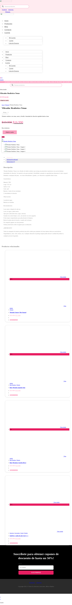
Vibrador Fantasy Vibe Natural (18, 312)
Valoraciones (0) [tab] (11, 161)
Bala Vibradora (13, 385)
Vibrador (7, 105)
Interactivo (12, 533)
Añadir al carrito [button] (14, 320)
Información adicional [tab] (12, 159)
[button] (21, 47)
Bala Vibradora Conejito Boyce (18, 462)
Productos (8, 24)
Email (20, 563)
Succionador (17, 533)
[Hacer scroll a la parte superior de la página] (0, 594)
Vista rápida (63, 277)
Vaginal (21, 533)
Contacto (7, 30)
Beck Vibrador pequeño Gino (17, 387)
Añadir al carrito (5, 100)
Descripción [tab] (10, 157)
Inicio (6, 21)
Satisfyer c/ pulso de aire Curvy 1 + (19, 535)
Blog (6, 27)
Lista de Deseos (14, 43)
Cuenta (7, 33)
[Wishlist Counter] (3, 75)
